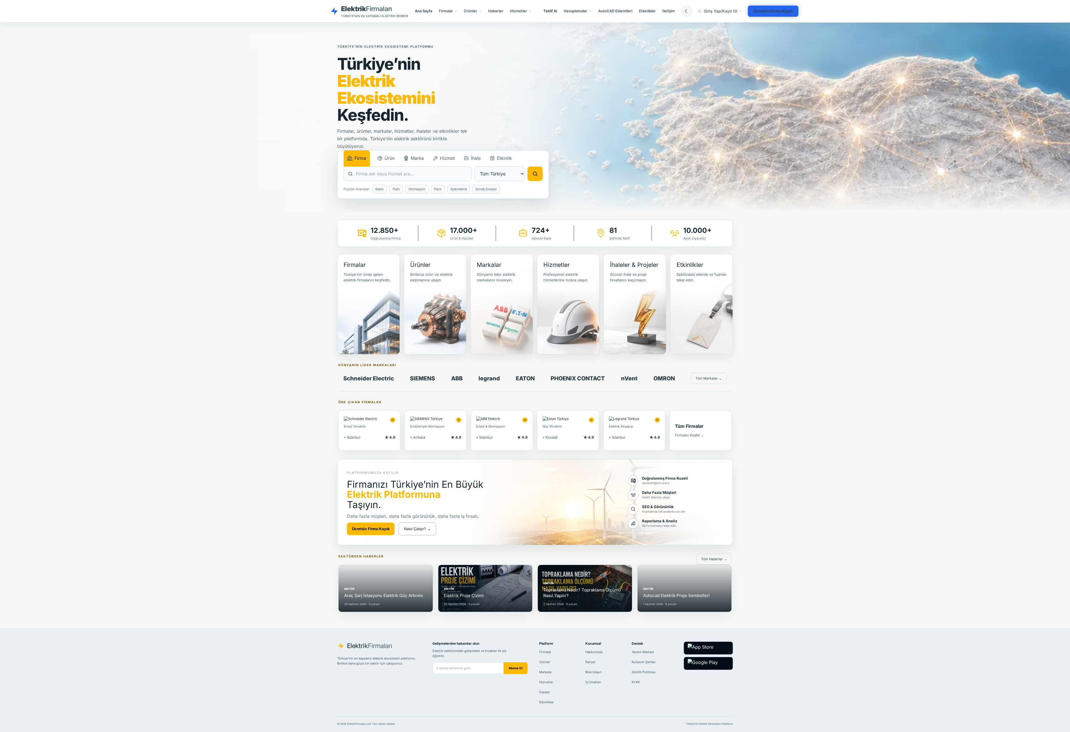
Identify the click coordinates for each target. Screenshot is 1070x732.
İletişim (668, 11)
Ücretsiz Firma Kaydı (773, 11)
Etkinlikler (647, 11)
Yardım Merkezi (643, 652)
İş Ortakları (593, 682)
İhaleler (544, 692)
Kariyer (590, 662)
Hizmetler (546, 682)
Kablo (379, 189)
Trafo (396, 189)
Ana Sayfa (423, 11)
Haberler (495, 11)
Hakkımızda (593, 652)
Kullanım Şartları (644, 662)
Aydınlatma (458, 189)
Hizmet (447, 158)
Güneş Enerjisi (486, 189)
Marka (417, 158)
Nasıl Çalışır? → (417, 528)
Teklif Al (550, 11)
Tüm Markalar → (709, 378)
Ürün (390, 158)
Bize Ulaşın (593, 672)
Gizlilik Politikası (644, 672)
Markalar (545, 672)
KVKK (636, 682)
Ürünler (544, 662)
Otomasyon (416, 189)
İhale (476, 158)
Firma (360, 158)
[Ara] (535, 173)
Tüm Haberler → (714, 559)
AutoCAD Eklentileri (615, 11)
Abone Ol (515, 668)
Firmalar (545, 652)
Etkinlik (504, 158)
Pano (438, 189)
